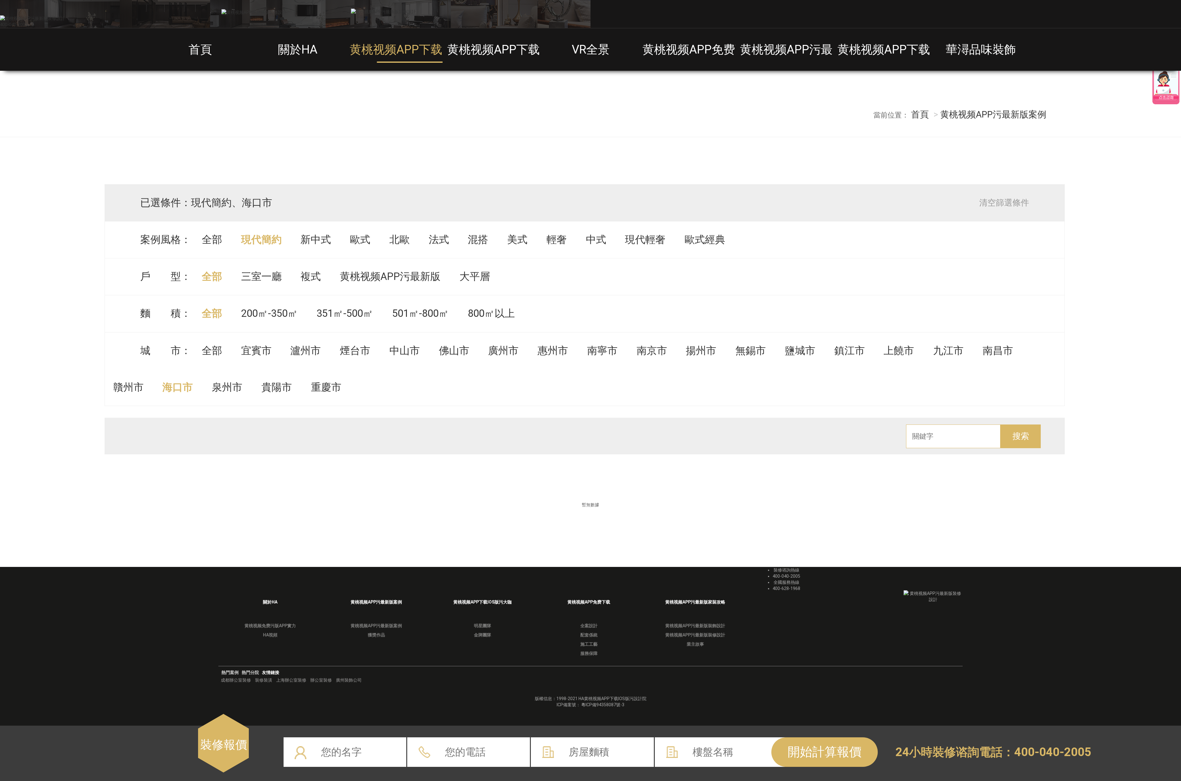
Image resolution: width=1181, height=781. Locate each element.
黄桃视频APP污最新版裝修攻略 (821, 49)
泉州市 (227, 387)
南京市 (652, 351)
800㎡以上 (491, 313)
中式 (596, 239)
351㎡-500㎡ (344, 313)
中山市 (404, 351)
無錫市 (750, 351)
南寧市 (602, 351)
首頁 (200, 49)
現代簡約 (261, 239)
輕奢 (557, 239)
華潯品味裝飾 (981, 49)
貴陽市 (276, 387)
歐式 (360, 239)
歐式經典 (705, 239)
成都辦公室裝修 (236, 680)
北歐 (399, 239)
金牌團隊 (482, 634)
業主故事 (695, 644)
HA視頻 (270, 634)
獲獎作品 (376, 634)
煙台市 (355, 351)
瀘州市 (305, 351)
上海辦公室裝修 (291, 680)
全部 (212, 239)
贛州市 (128, 387)
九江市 (948, 351)
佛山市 (454, 351)
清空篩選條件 (1004, 203)
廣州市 (503, 351)
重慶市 (326, 387)
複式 (310, 276)
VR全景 (591, 49)
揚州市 (701, 351)
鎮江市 (849, 351)
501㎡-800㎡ (420, 313)
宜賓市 (256, 351)
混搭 (478, 239)
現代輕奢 (645, 239)
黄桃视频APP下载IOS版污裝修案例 (440, 49)
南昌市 (998, 351)
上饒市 (899, 351)
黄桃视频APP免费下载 (700, 49)
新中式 (315, 239)
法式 (439, 239)
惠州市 (553, 351)
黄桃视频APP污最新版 (390, 276)
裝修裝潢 (263, 680)
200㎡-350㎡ (269, 313)
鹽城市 (800, 351)
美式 (517, 239)
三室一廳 (261, 276)
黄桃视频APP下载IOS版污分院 (916, 49)
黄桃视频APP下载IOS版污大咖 (526, 49)
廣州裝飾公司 (349, 680)
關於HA (297, 49)
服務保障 (589, 653)
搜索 (1020, 436)
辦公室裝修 (321, 680)
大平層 (474, 276)
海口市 (177, 387)
